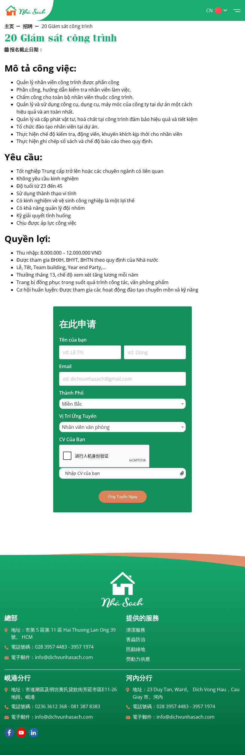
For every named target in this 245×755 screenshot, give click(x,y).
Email (65, 366)
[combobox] (122, 404)
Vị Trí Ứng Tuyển (78, 416)
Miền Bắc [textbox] (72, 404)
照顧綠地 (135, 649)
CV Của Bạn (72, 439)
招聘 (28, 26)
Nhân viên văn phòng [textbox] (86, 427)
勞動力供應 (138, 659)
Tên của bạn (73, 340)
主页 (9, 26)
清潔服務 (135, 630)
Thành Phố (71, 393)
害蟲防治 (135, 639)
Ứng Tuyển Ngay (122, 496)
